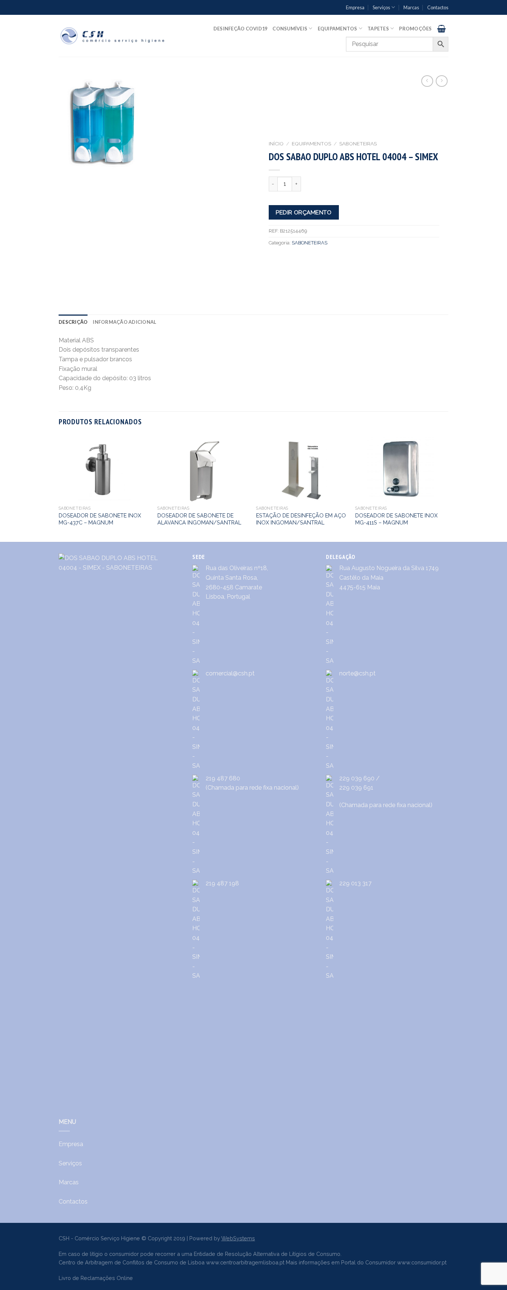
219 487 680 (223, 778)
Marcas (411, 7)
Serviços (381, 7)
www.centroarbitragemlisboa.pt (245, 1262)
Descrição (73, 322)
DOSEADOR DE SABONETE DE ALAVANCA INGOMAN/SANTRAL (199, 519)
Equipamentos (337, 29)
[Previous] (59, 488)
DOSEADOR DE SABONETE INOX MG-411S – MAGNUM (396, 519)
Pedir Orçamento (303, 212)
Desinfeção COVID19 (240, 29)
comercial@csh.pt (230, 673)
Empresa (355, 7)
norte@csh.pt (357, 673)
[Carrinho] (441, 28)
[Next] (446, 488)
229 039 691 (356, 787)
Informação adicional (124, 322)
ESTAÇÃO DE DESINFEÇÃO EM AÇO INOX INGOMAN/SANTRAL (301, 519)
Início (276, 144)
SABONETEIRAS (358, 144)
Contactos (437, 7)
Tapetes (378, 29)
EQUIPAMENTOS (311, 144)
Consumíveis (289, 29)
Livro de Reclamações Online (96, 1278)
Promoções (415, 29)
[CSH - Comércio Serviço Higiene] (113, 36)
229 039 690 (356, 778)
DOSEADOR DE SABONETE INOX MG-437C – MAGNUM (100, 519)
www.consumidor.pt (422, 1262)
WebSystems (238, 1238)
